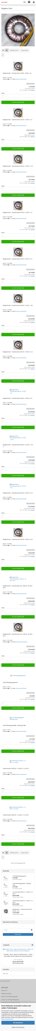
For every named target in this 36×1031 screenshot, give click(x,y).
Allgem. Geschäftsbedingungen (9, 996)
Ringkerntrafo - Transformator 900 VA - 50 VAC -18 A (18, 539)
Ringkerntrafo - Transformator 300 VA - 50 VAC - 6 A (17, 259)
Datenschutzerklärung (7, 1019)
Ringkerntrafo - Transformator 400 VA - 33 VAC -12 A (18, 352)
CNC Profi (5, 973)
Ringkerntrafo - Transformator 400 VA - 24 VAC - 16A (18, 305)
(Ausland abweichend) (20, 79)
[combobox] (14, 50)
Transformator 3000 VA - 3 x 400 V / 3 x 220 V (16, 815)
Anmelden (18, 934)
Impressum (4, 990)
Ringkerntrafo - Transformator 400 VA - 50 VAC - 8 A (17, 398)
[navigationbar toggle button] (33, 2)
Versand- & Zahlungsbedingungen (10, 999)
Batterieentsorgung (6, 993)
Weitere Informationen (18, 1027)
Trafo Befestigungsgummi (10, 682)
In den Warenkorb (18, 102)
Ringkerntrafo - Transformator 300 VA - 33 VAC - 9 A (17, 212)
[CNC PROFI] (3, 2)
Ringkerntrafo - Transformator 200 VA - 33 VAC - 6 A (17, 119)
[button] (3, 50)
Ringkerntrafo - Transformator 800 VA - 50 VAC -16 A (18, 493)
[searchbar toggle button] (24, 2)
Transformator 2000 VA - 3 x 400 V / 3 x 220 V (16, 768)
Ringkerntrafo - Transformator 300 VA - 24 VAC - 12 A (18, 166)
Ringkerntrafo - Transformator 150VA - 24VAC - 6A (17, 73)
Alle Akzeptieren (18, 1022)
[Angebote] (32, 945)
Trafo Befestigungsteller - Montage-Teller (14, 725)
